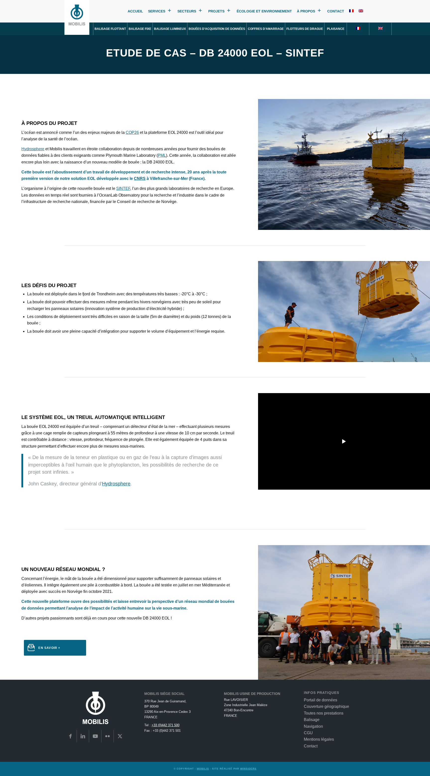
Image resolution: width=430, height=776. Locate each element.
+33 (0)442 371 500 (165, 725)
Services (156, 11)
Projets (216, 11)
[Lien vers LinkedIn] (83, 736)
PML (162, 155)
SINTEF (123, 188)
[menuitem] (110, 29)
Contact (335, 11)
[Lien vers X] (120, 736)
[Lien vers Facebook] (70, 736)
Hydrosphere (32, 149)
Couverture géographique (326, 706)
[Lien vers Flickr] (108, 736)
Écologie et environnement (264, 11)
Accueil (135, 11)
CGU (308, 733)
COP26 (132, 132)
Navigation (313, 726)
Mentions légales (319, 739)
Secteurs (186, 11)
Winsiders (248, 768)
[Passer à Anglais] (361, 11)
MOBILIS (203, 768)
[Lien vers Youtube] (95, 736)
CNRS (140, 178)
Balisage (312, 720)
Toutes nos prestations (323, 713)
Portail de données (320, 700)
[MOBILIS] (77, 17)
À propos (306, 11)
